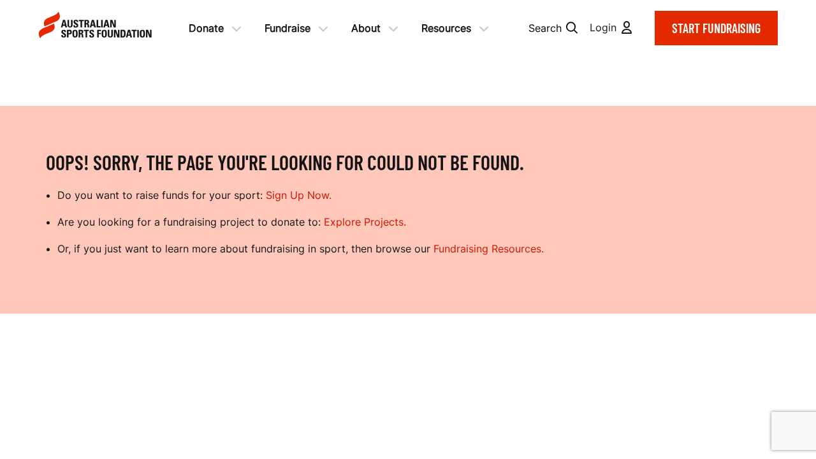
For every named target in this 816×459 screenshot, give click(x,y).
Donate (206, 28)
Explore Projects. (365, 221)
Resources (446, 28)
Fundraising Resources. (488, 248)
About (366, 28)
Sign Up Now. (299, 195)
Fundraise (287, 28)
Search (545, 28)
